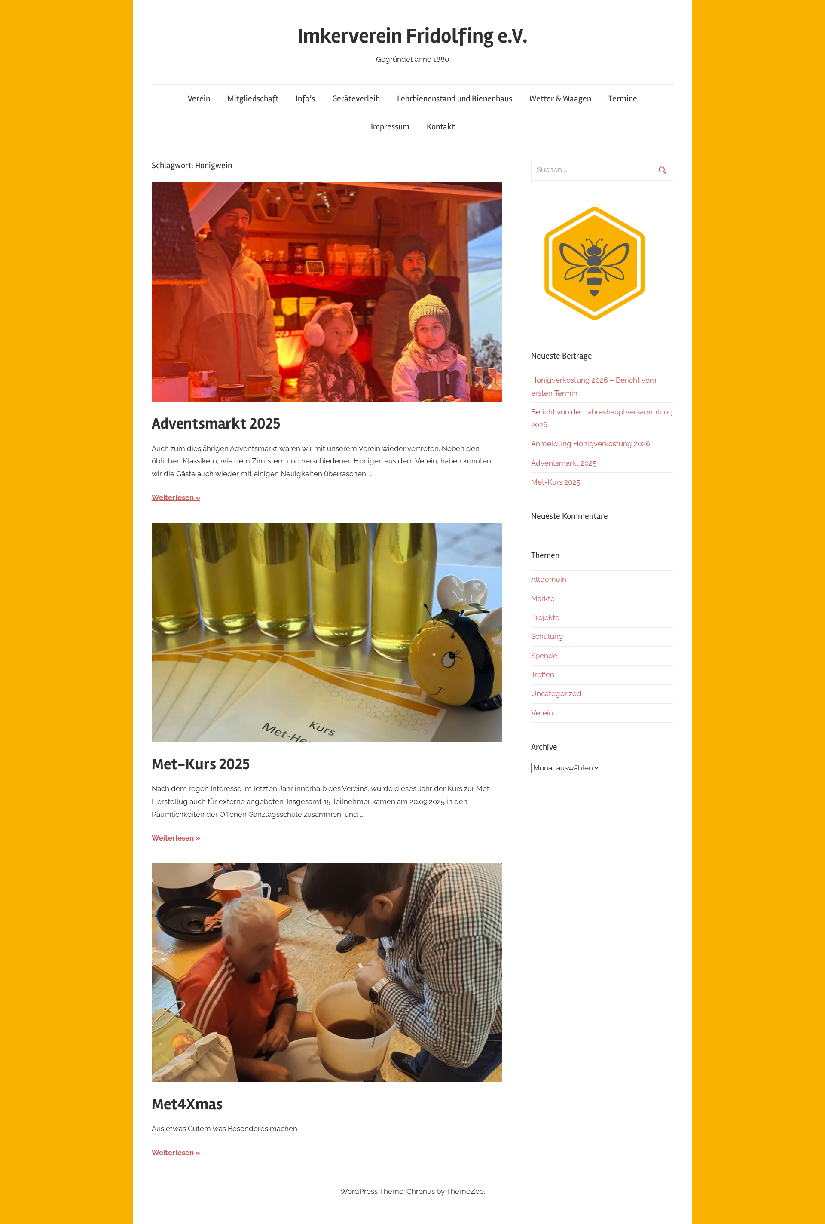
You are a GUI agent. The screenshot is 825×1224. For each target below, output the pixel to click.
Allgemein (548, 579)
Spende (544, 655)
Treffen (542, 674)
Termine (622, 98)
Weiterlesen (173, 497)
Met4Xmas (187, 1104)
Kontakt (441, 126)
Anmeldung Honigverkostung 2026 (590, 443)
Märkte (543, 598)
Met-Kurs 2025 (201, 764)
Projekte (545, 617)
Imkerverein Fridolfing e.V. (412, 36)
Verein (199, 98)
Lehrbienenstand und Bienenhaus (454, 98)
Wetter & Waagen (560, 98)
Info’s (305, 98)
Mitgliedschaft (252, 98)
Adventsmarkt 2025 (216, 423)
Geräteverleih (356, 98)
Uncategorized (556, 693)
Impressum (390, 126)
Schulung (547, 636)
